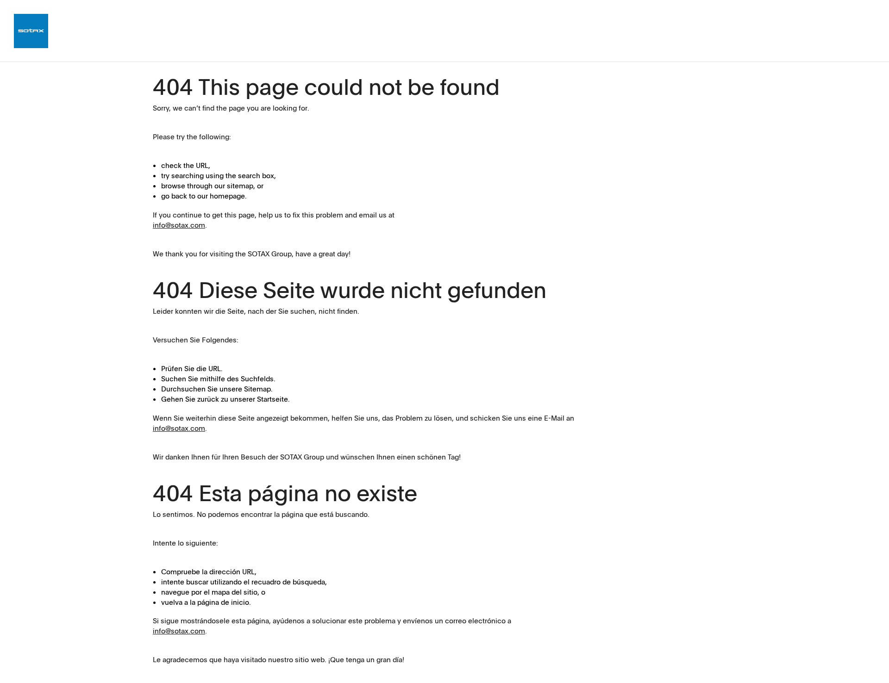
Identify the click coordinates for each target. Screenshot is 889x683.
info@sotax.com (179, 225)
